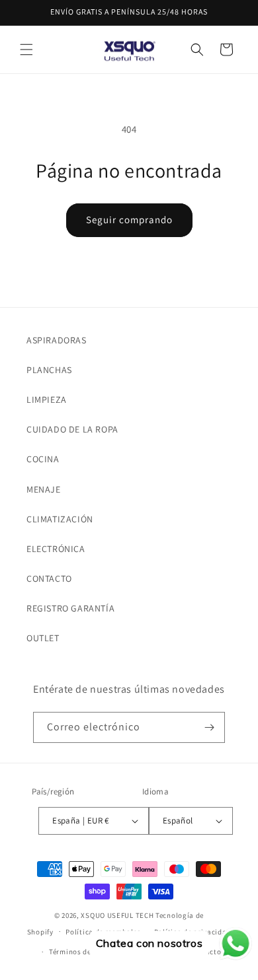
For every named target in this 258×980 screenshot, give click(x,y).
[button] (26, 49)
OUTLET (43, 638)
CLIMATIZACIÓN (59, 519)
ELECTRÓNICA (55, 549)
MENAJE (43, 489)
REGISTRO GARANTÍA (70, 608)
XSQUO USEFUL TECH (117, 915)
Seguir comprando (129, 219)
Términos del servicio (86, 951)
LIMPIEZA (46, 399)
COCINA (43, 459)
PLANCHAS (49, 370)
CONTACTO (49, 578)
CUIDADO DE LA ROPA (72, 429)
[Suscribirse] (209, 727)
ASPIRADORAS (56, 340)
